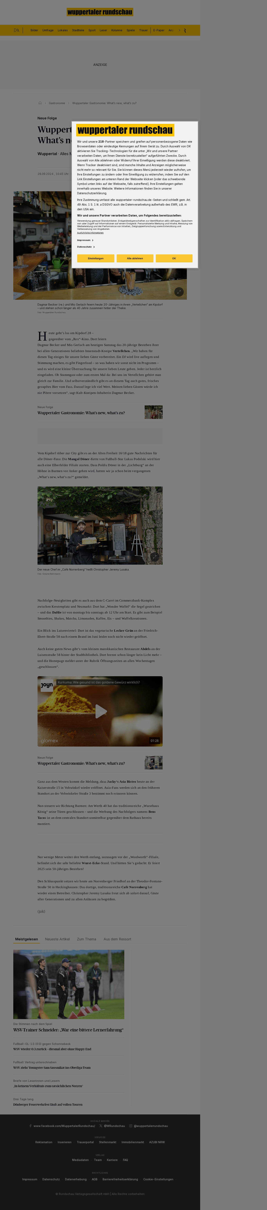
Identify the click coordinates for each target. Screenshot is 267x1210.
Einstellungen (95, 258)
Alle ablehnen (135, 258)
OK (174, 258)
